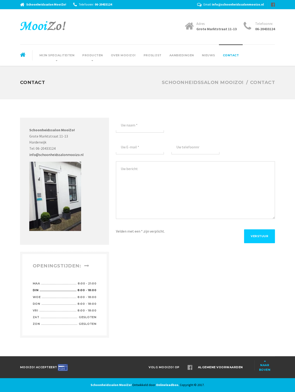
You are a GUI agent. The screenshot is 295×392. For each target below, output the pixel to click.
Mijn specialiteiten (57, 55)
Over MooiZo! (123, 55)
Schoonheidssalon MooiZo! (111, 385)
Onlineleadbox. (167, 385)
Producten (92, 55)
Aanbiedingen (181, 55)
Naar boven (265, 367)
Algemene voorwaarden (220, 367)
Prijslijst (153, 55)
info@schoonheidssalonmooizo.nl (56, 154)
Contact (231, 55)
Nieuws (208, 55)
